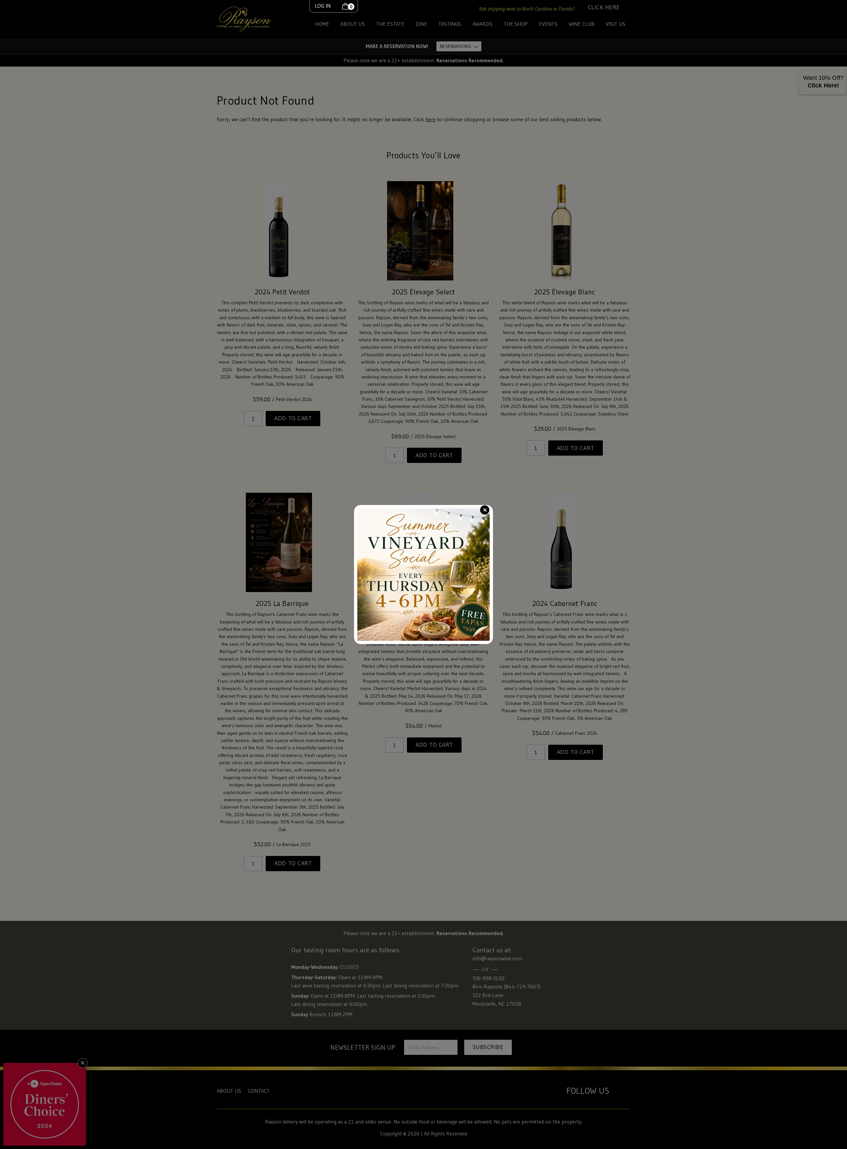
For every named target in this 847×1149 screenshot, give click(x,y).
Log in (323, 5)
